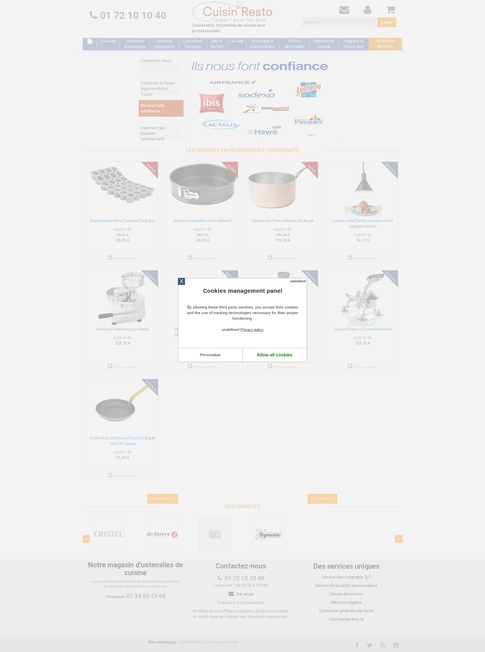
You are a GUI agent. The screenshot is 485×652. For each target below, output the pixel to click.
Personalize (210, 355)
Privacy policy (252, 330)
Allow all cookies (274, 355)
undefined (298, 281)
